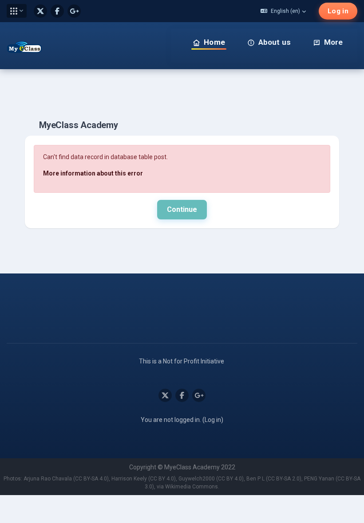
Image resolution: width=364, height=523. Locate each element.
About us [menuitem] (274, 42)
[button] (17, 11)
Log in (338, 11)
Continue (182, 209)
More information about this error (93, 173)
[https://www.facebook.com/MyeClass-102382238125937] (57, 11)
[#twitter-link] (40, 11)
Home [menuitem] (214, 42)
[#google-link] (74, 11)
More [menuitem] (333, 42)
